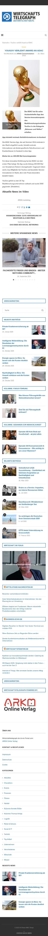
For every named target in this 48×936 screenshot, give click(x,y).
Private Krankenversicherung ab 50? (15, 327)
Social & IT (8, 829)
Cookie (4, 765)
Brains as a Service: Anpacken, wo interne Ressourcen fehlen (31, 489)
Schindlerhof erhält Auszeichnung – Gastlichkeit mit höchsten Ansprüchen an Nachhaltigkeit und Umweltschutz (32, 473)
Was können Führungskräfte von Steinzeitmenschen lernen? (32, 396)
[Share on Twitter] (24, 207)
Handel (6, 803)
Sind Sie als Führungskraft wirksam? (29, 411)
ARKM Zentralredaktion (25, 54)
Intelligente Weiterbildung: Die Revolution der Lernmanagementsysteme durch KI (15, 344)
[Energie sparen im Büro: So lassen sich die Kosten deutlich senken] (39, 361)
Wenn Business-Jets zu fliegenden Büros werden (20, 633)
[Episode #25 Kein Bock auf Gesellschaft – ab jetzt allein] (9, 435)
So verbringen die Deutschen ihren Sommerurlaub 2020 (30, 517)
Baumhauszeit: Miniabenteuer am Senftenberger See (31, 503)
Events (6, 788)
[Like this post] (19, 207)
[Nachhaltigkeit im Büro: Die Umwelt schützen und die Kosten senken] (39, 376)
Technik (7, 834)
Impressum (6, 754)
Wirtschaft (7, 855)
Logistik (7, 819)
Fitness (6, 798)
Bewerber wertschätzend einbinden (15, 594)
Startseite (5, 43)
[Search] (46, 35)
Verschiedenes (9, 849)
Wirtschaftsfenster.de (17, 649)
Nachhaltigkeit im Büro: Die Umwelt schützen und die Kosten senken (15, 375)
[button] (4, 259)
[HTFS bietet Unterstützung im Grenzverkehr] (9, 533)
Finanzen (7, 793)
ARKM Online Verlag (9, 741)
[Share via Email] (29, 207)
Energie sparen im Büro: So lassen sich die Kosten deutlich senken (15, 360)
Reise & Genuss (10, 824)
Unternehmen (9, 844)
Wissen (6, 860)
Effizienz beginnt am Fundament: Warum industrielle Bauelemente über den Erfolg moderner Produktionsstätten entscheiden (21, 608)
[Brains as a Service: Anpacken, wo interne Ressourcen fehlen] (9, 491)
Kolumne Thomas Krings (13, 814)
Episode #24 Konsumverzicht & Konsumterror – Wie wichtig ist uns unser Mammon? (31, 448)
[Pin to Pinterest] (26, 207)
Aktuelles (7, 778)
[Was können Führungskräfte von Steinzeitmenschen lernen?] (9, 399)
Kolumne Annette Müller (13, 808)
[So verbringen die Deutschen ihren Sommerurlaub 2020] (9, 519)
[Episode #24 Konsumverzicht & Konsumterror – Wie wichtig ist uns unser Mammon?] (9, 449)
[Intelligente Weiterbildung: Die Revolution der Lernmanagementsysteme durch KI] (39, 344)
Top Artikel (8, 839)
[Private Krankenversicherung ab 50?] (39, 330)
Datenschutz (7, 760)
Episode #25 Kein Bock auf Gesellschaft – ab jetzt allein (30, 433)
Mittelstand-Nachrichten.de (19, 587)
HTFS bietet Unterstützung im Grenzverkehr (31, 531)
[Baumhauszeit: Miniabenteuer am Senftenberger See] (9, 505)
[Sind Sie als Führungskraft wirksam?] (9, 413)
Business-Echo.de (14, 619)
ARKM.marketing (24, 200)
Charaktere (8, 783)
